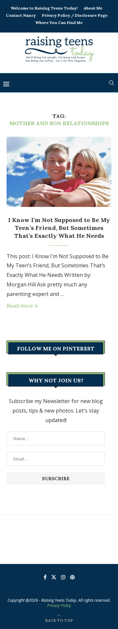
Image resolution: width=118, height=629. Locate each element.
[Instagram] (63, 577)
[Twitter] (53, 577)
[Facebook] (45, 577)
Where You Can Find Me (59, 22)
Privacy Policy (59, 605)
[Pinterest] (72, 577)
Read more (20, 305)
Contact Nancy (21, 15)
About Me (93, 8)
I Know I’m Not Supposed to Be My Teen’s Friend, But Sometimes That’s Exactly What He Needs (59, 228)
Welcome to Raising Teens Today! (44, 8)
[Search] (111, 82)
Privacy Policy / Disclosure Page (75, 15)
